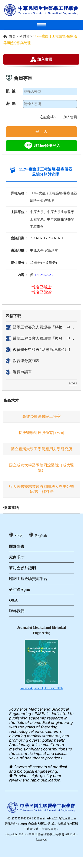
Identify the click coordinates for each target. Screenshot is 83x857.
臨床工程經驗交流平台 (28, 579)
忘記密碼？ (48, 117)
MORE (73, 383)
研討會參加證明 (22, 568)
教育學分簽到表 (26, 361)
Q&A (13, 600)
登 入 (41, 132)
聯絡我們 (16, 611)
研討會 (24, 36)
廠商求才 (11, 400)
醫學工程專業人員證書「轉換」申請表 (45, 327)
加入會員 (45, 59)
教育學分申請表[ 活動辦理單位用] (41, 349)
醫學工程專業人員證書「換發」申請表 (45, 338)
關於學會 (16, 546)
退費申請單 (22, 372)
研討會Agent (19, 589)
